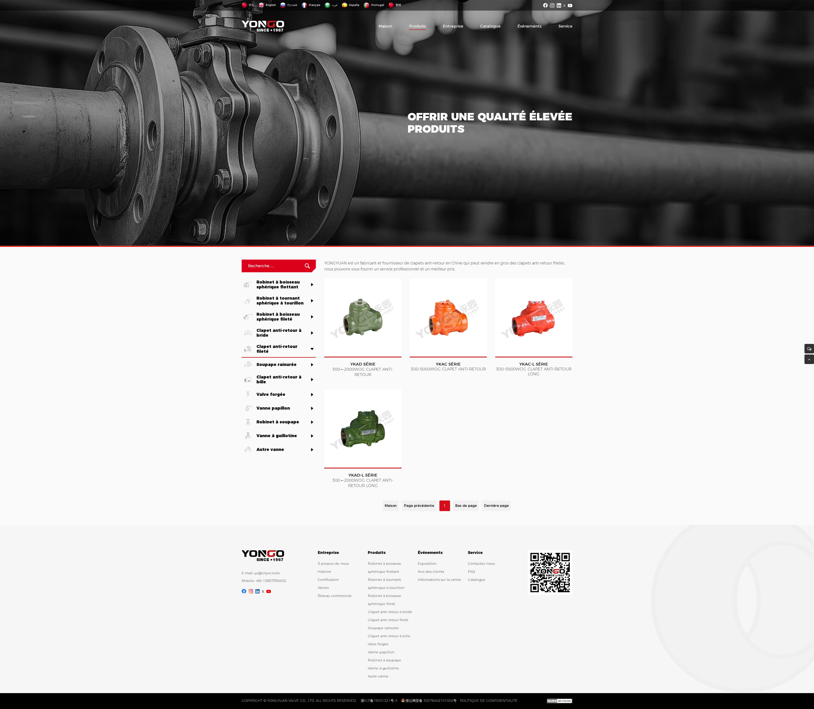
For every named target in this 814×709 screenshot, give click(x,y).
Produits (417, 26)
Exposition (427, 564)
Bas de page (466, 506)
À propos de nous (333, 564)
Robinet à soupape (384, 660)
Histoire (324, 572)
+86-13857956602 (271, 581)
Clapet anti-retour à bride (390, 612)
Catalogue (490, 26)
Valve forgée (378, 644)
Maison (385, 26)
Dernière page (496, 506)
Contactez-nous (481, 564)
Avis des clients (431, 572)
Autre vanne (378, 676)
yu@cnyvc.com (267, 573)
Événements (529, 26)
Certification (328, 580)
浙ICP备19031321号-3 (379, 701)
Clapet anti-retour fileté (388, 620)
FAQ (471, 572)
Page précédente (419, 506)
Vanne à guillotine (383, 668)
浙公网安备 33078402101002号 (431, 701)
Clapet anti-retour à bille (389, 636)
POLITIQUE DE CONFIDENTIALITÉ (488, 701)
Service (565, 26)
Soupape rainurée (383, 628)
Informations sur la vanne (439, 580)
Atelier (323, 588)
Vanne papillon (381, 652)
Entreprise (453, 26)
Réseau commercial (334, 596)
